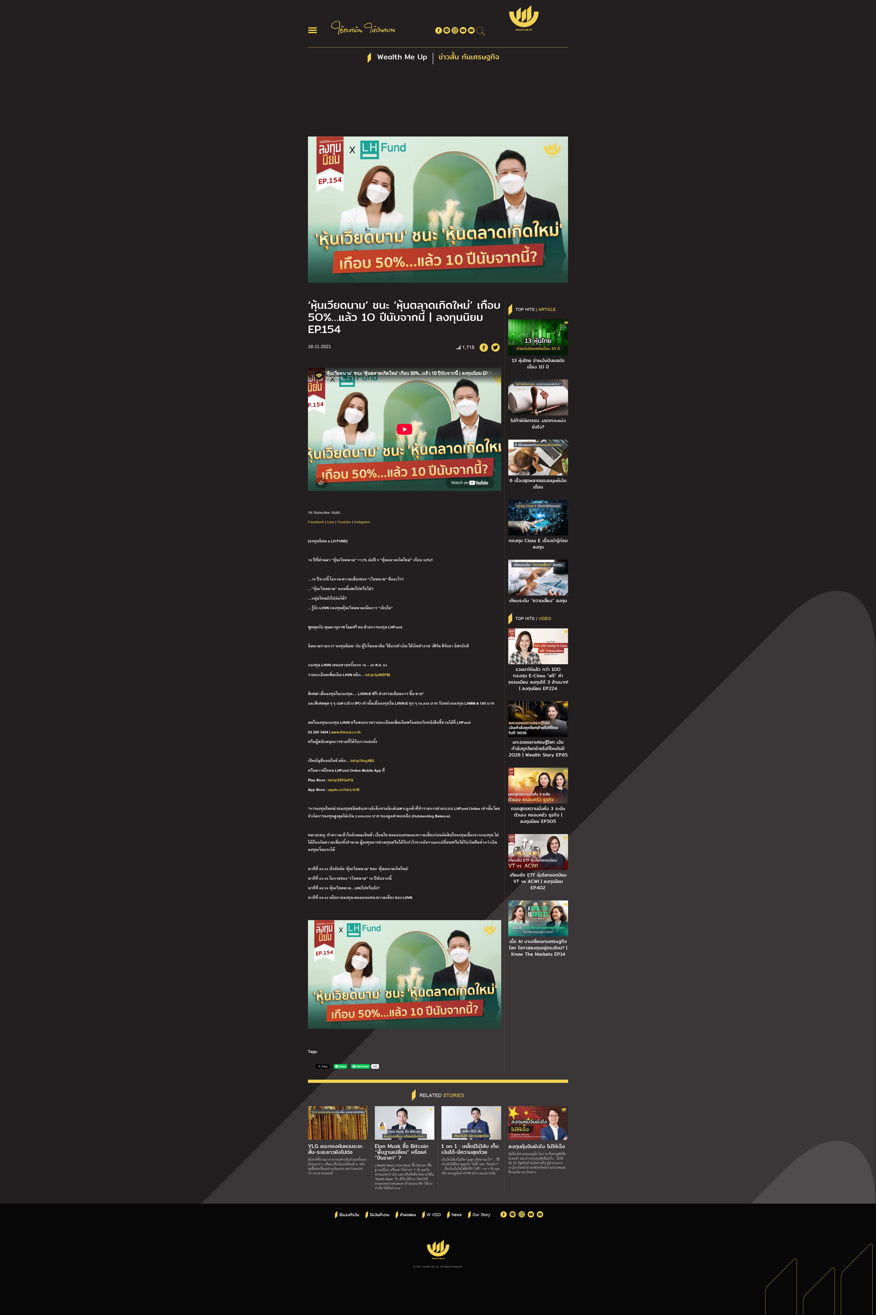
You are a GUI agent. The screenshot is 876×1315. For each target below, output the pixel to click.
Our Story (481, 1214)
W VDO (434, 1214)
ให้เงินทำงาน (379, 1215)
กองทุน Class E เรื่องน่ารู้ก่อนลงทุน (538, 543)
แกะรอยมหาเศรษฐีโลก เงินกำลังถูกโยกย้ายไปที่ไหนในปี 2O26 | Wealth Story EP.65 (538, 748)
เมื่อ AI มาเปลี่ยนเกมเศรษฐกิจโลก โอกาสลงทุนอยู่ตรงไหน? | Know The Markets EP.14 (538, 947)
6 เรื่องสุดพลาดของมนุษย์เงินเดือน (538, 483)
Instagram (362, 522)
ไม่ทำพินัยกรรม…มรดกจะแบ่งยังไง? (538, 423)
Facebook (316, 522)
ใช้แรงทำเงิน (349, 1215)
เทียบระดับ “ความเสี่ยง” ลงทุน (538, 600)
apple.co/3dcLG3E (344, 789)
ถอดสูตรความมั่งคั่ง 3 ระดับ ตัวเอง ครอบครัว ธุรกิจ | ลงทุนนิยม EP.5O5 (538, 814)
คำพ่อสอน (408, 1215)
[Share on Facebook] (483, 347)
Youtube (344, 522)
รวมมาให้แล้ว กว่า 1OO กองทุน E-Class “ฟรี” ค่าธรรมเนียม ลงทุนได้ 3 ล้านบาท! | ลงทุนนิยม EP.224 (538, 679)
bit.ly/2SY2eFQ (340, 780)
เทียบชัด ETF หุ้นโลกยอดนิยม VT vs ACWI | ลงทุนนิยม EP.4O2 (538, 881)
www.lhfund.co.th (346, 732)
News (456, 1214)
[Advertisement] (438, 102)
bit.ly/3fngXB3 (362, 760)
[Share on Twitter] (495, 347)
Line (330, 522)
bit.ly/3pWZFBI (377, 674)
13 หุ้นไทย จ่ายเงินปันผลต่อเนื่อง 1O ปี (538, 363)
